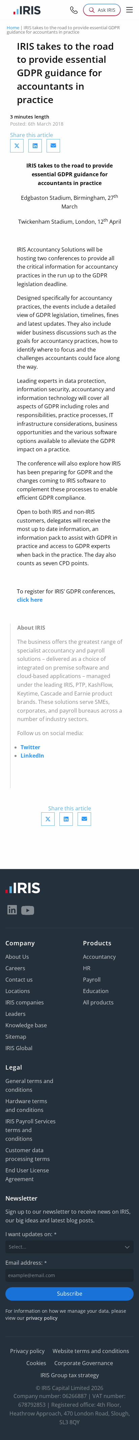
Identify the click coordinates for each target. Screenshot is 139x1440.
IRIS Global (18, 1048)
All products (98, 1002)
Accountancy (99, 956)
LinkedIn (32, 755)
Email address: (26, 1262)
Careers (15, 968)
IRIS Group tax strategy (69, 1375)
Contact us (19, 979)
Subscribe (69, 1293)
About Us (17, 956)
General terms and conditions (29, 1085)
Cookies (36, 1363)
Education (96, 991)
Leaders (15, 1014)
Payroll (92, 979)
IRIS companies (24, 1002)
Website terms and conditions (91, 1351)
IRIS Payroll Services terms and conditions (30, 1130)
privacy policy (42, 1318)
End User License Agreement (27, 1175)
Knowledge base (26, 1025)
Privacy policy (27, 1351)
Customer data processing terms (27, 1154)
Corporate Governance (83, 1363)
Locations (17, 991)
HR (86, 968)
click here (30, 599)
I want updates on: (31, 1234)
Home (13, 28)
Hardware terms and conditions (26, 1105)
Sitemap (15, 1036)
